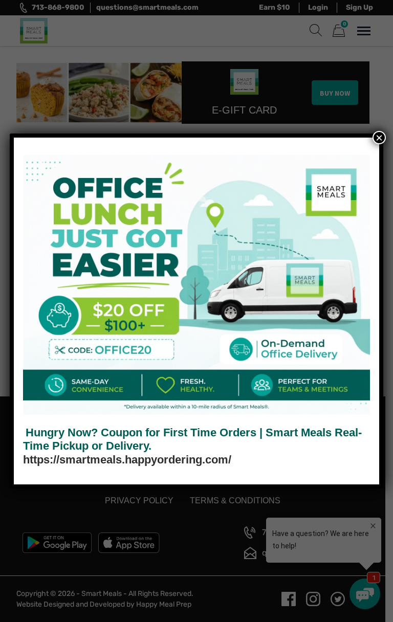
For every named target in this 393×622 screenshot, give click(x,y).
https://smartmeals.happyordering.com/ (127, 459)
